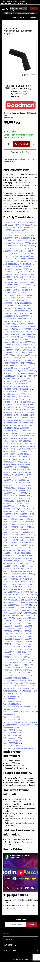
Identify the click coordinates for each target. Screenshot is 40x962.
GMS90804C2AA (10, 550)
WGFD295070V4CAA (12, 701)
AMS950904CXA (26, 300)
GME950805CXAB (27, 514)
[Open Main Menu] (3, 9)
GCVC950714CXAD (28, 446)
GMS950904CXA (10, 561)
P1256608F (18, 626)
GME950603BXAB (26, 511)
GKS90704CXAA (24, 472)
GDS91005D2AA (10, 454)
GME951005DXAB (26, 516)
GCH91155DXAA (24, 391)
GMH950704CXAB (11, 529)
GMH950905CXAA (11, 537)
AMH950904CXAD (11, 282)
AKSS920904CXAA (11, 256)
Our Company (9, 945)
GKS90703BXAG (24, 469)
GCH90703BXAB (10, 384)
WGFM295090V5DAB (12, 745)
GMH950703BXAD (11, 527)
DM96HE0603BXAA (11, 371)
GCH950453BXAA (24, 397)
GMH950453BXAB (27, 519)
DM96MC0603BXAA (28, 373)
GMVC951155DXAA (28, 605)
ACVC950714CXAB (28, 240)
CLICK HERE (17, 900)
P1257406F (18, 665)
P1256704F (18, 631)
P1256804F (18, 639)
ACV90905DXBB (25, 233)
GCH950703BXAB (10, 404)
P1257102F (17, 652)
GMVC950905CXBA (29, 600)
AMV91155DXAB (24, 318)
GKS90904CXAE (25, 485)
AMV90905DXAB (10, 316)
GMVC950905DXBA (11, 605)
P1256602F (17, 620)
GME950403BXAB (26, 509)
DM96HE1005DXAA (11, 373)
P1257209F (7, 662)
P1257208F (27, 660)
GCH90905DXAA (25, 389)
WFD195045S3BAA (21, 678)
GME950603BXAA (10, 511)
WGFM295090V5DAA (12, 743)
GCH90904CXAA (25, 386)
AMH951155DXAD (10, 292)
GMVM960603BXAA (11, 610)
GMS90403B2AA (10, 548)
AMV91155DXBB (23, 321)
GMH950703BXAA (27, 522)
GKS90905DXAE (24, 496)
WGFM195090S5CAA (12, 722)
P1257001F (7, 644)
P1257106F (7, 654)
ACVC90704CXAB (27, 235)
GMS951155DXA (24, 563)
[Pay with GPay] (20, 152)
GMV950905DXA (10, 581)
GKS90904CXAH (10, 490)
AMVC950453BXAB (11, 326)
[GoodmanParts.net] (18, 8)
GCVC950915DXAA (11, 449)
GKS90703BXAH (10, 472)
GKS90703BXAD (10, 467)
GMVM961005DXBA (29, 615)
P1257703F (26, 673)
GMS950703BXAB (25, 555)
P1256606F (28, 623)
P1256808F (18, 641)
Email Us (18, 96)
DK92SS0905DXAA (27, 365)
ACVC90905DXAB (26, 238)
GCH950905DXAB (26, 420)
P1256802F (8, 639)
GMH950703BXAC (26, 524)
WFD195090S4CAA (28, 686)
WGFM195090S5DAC (13, 725)
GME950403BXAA (10, 509)
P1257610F (7, 673)
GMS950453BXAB (25, 553)
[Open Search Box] (8, 9)
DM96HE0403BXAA (27, 368)
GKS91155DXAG (23, 506)
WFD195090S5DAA (28, 688)
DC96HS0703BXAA (11, 355)
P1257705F (8, 675)
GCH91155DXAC (23, 394)
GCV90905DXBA (10, 428)
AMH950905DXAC (11, 287)
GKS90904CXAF (10, 488)
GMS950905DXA (10, 563)
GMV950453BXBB (26, 574)
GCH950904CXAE (27, 417)
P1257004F (8, 647)
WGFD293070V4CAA (29, 691)
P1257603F (18, 667)
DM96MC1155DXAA (11, 378)
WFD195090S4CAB (11, 688)
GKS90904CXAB (10, 482)
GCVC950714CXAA (11, 443)
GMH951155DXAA (10, 542)
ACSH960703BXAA (28, 222)
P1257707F (18, 675)
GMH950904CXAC (11, 535)
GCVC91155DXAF (26, 441)
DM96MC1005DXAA (29, 376)
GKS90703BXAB (10, 464)
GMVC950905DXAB (29, 602)
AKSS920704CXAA (27, 253)
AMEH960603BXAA (11, 261)
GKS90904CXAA (25, 480)
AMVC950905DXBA (28, 337)
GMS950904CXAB (25, 561)
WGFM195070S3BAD (12, 712)
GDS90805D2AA (27, 451)
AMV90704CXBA (10, 313)
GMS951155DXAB (10, 566)
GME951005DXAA (10, 516)
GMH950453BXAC (11, 522)
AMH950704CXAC (11, 277)
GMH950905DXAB (11, 540)
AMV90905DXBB (10, 318)
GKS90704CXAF (10, 480)
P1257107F (17, 654)
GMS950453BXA (10, 553)
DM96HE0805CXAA (28, 371)
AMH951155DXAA (26, 287)
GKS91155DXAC (23, 501)
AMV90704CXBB (25, 313)
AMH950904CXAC (27, 279)
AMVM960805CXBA (11, 347)
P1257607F (18, 670)
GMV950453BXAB (25, 571)
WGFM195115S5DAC (30, 725)
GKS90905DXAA (25, 490)
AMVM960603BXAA (28, 342)
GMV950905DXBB (11, 584)
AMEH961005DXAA (11, 264)
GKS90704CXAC (25, 475)
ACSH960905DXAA (11, 227)
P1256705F (28, 631)
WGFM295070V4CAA (12, 735)
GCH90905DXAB (10, 391)
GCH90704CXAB (10, 386)
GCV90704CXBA (10, 425)
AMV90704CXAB (25, 311)
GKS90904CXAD (10, 485)
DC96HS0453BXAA (28, 352)
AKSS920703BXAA (11, 253)
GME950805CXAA (11, 514)
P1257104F (26, 652)
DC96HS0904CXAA (11, 358)
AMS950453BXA (25, 292)
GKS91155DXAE (23, 503)
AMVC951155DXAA (11, 339)
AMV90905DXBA (25, 316)
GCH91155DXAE (9, 397)
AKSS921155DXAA (10, 259)
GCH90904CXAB (10, 389)
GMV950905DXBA (26, 581)
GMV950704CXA (10, 576)
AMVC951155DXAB (27, 339)
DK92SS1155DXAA (10, 368)
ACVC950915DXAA (11, 246)
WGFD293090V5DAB (12, 699)
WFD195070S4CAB (11, 686)
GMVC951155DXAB (11, 607)
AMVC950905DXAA (28, 334)
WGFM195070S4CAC (13, 714)
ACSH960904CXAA (28, 225)
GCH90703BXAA (25, 381)
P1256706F (8, 634)
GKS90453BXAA (24, 454)
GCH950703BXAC (26, 404)
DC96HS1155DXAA (10, 360)
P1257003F (27, 644)
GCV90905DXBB (25, 428)
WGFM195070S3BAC (12, 709)
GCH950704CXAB (11, 410)
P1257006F (28, 647)
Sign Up (31, 924)
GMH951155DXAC (10, 545)
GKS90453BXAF (10, 462)
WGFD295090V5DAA (12, 704)
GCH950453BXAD (11, 402)
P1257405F (8, 665)
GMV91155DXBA (25, 568)
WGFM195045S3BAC (29, 706)
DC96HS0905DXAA (28, 358)
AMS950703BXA (25, 295)
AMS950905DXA (26, 303)
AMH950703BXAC (10, 272)
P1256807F (8, 641)
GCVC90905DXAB (27, 436)
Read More (8, 117)
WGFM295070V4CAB (12, 738)
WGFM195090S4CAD (12, 719)
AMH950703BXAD (26, 272)
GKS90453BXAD (10, 459)
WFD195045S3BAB (11, 680)
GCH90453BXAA (27, 378)
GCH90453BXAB (10, 381)
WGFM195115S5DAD (12, 727)
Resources (8, 939)
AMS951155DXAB (24, 305)
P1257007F (8, 649)
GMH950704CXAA (27, 527)
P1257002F (17, 644)
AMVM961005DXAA (29, 347)
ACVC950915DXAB (27, 246)
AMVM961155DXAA (28, 350)
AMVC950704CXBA (11, 331)
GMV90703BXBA (25, 566)
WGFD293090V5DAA (12, 696)
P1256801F (27, 636)
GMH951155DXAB (26, 542)
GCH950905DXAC (11, 423)
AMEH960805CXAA (28, 261)
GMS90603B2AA (25, 548)
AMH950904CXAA (27, 277)
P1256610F (7, 628)
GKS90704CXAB (10, 475)
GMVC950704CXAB (11, 597)
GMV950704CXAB (26, 576)
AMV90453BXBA (25, 308)
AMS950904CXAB (10, 303)
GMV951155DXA (26, 584)
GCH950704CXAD (11, 412)
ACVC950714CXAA (11, 240)
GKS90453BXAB (10, 456)
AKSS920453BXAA (27, 251)
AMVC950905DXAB (11, 337)
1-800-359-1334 (20, 94)
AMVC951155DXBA (11, 342)
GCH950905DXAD (27, 423)
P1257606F (8, 670)
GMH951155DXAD (26, 545)
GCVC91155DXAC (10, 441)
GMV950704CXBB (27, 579)
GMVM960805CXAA (11, 613)
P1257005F (18, 647)
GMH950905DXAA (27, 537)
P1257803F (28, 675)
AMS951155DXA (9, 305)
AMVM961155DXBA (11, 352)
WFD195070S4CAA (27, 683)
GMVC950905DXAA (11, 602)
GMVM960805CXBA (29, 613)
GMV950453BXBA (11, 574)
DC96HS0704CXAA (28, 355)
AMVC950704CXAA (11, 329)
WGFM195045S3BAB (11, 706)
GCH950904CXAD (11, 417)
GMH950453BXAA (11, 519)
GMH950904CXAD (27, 535)
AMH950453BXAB (10, 266)
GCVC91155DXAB (26, 438)
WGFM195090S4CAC (12, 717)
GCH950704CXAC (27, 410)
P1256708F (28, 634)
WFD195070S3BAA (27, 680)
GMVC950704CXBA (29, 597)
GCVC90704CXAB (27, 433)
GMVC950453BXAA (11, 592)
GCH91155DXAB (9, 394)
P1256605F (18, 623)
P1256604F (8, 623)
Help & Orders (9, 950)
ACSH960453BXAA (11, 222)
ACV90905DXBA (10, 233)
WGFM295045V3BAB (12, 732)
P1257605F (28, 667)
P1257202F (17, 657)
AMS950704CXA (26, 298)
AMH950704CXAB (27, 274)
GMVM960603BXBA (29, 610)
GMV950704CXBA (11, 579)
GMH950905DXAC (27, 540)
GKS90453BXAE (24, 459)
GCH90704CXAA (25, 384)
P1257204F (27, 657)
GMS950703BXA (10, 555)
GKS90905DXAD (10, 496)
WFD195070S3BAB (11, 683)
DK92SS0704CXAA (27, 363)
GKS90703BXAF (10, 469)
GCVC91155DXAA (10, 438)
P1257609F (28, 670)
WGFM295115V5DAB (29, 748)
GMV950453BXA (10, 571)
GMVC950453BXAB (29, 592)
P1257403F (27, 662)
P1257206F (8, 660)
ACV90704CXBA (10, 230)
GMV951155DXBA (25, 587)
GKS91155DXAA (24, 498)
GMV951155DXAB (10, 587)
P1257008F (18, 649)
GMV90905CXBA (10, 568)
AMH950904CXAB (11, 279)
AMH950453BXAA (27, 264)
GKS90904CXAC (25, 482)
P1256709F (8, 636)
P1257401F (17, 662)
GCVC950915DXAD (11, 451)
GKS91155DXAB (9, 501)
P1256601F (7, 620)
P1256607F (8, 626)
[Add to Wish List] (33, 144)
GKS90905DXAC (24, 493)
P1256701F (17, 628)
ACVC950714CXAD (28, 243)
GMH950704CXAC (27, 529)
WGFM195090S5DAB (29, 722)
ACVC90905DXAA (11, 238)
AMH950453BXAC (26, 266)
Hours (6, 933)
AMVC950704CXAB (29, 329)
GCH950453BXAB (10, 399)
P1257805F (8, 678)
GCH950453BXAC (26, 399)
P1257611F (17, 673)
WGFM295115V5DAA (11, 748)
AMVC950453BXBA (28, 326)
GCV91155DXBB (23, 430)
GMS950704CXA (10, 558)
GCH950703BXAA (26, 402)
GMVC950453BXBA (11, 594)
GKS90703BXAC (24, 464)
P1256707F (18, 634)
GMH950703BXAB (10, 524)
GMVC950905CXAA (11, 600)
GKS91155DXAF (9, 506)
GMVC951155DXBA (27, 607)
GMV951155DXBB (10, 589)
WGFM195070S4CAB (29, 712)
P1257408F (8, 667)
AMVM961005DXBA (11, 350)
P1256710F (17, 636)
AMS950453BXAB (10, 295)
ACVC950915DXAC (11, 248)
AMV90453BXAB (10, 308)
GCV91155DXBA (9, 430)
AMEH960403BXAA (27, 259)
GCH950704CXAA (27, 407)
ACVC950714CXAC (11, 243)
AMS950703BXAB (10, 298)
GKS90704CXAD (10, 477)
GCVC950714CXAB (28, 443)
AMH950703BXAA (10, 269)
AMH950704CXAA (11, 274)
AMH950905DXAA (11, 285)
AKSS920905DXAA (27, 256)
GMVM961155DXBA (28, 618)
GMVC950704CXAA (29, 594)
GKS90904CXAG (25, 488)
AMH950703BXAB (26, 269)
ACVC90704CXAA (11, 235)
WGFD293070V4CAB (12, 693)
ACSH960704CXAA (11, 225)
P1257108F (26, 654)
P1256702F (27, 628)
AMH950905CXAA (27, 282)
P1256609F (28, 626)
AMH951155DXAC (25, 290)
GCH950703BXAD (10, 407)
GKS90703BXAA (24, 462)
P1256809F (28, 641)
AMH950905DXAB (26, 285)
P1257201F (7, 657)
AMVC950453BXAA (25, 324)
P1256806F (28, 639)
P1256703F (8, 631)
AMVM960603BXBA (11, 344)
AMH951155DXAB (10, 290)
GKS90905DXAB (10, 493)
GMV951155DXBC (25, 589)
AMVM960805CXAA (28, 344)
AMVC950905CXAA (29, 331)
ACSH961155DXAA (27, 227)
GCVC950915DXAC (28, 449)
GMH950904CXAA (11, 532)
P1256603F (27, 620)
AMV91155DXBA (9, 321)
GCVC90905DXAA (11, 436)
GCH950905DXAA (11, 420)
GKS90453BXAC (24, 456)
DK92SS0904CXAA (11, 365)
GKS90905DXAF (10, 498)
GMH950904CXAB (27, 532)
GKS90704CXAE (25, 477)
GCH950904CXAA (27, 412)
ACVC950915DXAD (28, 248)
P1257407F (28, 665)
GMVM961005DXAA (11, 615)
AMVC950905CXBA (11, 334)
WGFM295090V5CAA (12, 740)
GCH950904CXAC (27, 415)
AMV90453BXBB (10, 311)
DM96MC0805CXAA (11, 376)
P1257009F (28, 649)
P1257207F (18, 660)
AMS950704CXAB (10, 300)
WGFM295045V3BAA (12, 730)
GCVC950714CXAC (11, 446)
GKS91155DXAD (9, 503)
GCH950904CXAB (11, 415)
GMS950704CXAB (26, 558)
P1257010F (7, 652)
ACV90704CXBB (25, 230)
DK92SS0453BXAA (27, 360)
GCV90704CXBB (25, 425)
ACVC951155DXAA (11, 251)
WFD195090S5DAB (11, 691)
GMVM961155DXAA (11, 618)
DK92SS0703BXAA (11, 363)
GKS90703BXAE (24, 467)
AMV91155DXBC (10, 324)
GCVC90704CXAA (11, 433)
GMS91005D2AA (25, 550)
